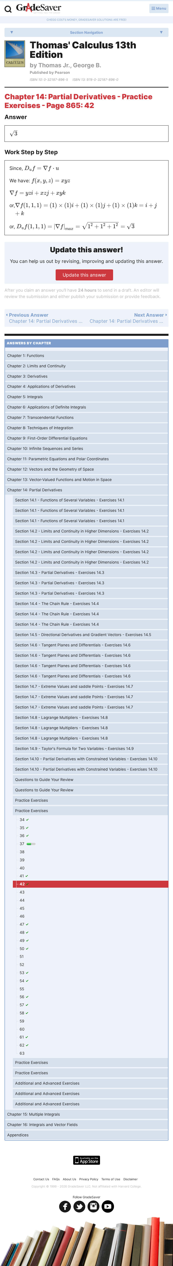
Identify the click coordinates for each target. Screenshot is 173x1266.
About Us (69, 1179)
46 (22, 916)
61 (22, 1037)
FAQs (56, 1179)
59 (22, 1021)
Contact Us (41, 1179)
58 (22, 1013)
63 (22, 1053)
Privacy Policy (88, 1179)
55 (22, 989)
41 (22, 876)
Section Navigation (86, 32)
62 (22, 1045)
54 (22, 981)
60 (22, 1029)
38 (22, 852)
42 (23, 884)
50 (22, 948)
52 (22, 964)
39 (22, 860)
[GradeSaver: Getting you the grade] (38, 9)
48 (22, 932)
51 (22, 956)
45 (22, 908)
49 (23, 940)
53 (22, 972)
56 (22, 997)
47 (22, 924)
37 (22, 844)
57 (22, 1005)
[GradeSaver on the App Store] (86, 1160)
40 (22, 868)
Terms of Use (110, 1179)
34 (23, 819)
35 (22, 828)
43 (22, 892)
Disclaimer (130, 1179)
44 (22, 900)
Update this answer (84, 275)
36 (23, 835)
